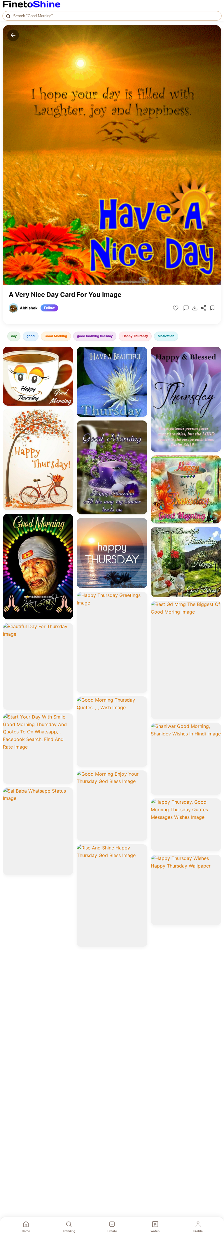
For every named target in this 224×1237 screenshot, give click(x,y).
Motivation (166, 336)
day (14, 336)
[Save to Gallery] (67, 364)
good (31, 336)
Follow (49, 308)
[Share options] (67, 353)
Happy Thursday (135, 336)
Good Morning (56, 336)
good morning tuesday (95, 336)
